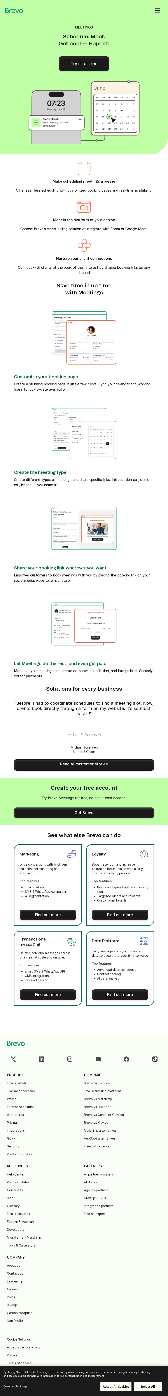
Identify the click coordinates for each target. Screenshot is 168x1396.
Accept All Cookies (116, 1387)
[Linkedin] (41, 1059)
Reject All (148, 1387)
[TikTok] (155, 1059)
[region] (84, 1381)
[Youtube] (98, 1059)
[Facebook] (126, 1059)
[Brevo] (14, 10)
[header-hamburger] (157, 10)
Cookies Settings (15, 1386)
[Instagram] (70, 1059)
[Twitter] (13, 1059)
